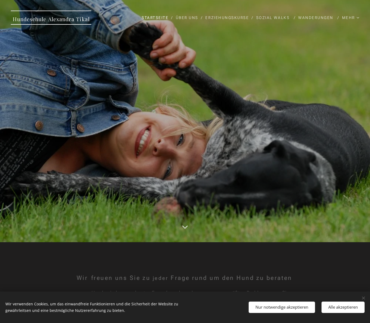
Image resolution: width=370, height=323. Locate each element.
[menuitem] (156, 17)
